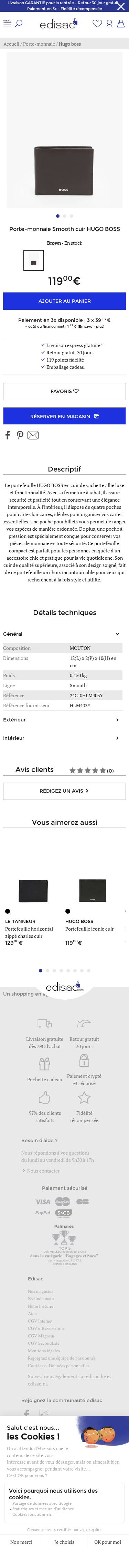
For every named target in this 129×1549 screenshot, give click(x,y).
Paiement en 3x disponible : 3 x (62, 322)
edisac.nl (37, 1383)
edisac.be (96, 1376)
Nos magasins (40, 1291)
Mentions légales (44, 1350)
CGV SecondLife (44, 1343)
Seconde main (41, 1298)
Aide (32, 1313)
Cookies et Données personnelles (58, 1365)
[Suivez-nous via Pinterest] (20, 435)
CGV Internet (40, 1321)
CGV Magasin (41, 1336)
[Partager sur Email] (33, 435)
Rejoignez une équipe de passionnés (62, 1358)
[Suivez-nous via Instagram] (44, 1415)
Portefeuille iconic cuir (89, 928)
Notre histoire (40, 1306)
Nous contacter (43, 1170)
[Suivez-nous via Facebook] (8, 435)
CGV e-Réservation (46, 1328)
